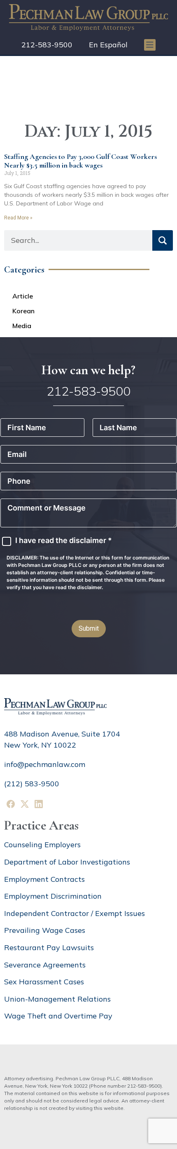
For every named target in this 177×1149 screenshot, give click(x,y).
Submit (89, 628)
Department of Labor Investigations (67, 862)
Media (21, 326)
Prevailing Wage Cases (44, 930)
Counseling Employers (42, 844)
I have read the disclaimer (63, 540)
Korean (23, 311)
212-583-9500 (46, 44)
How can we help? (88, 370)
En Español (108, 44)
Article (22, 296)
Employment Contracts (44, 879)
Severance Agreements (45, 965)
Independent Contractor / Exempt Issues (74, 913)
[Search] (162, 240)
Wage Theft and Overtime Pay (58, 1016)
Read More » (18, 218)
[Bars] (150, 45)
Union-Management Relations (57, 999)
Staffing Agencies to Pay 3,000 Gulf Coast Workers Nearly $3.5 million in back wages (80, 161)
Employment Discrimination (53, 896)
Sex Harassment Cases (44, 981)
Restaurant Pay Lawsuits (49, 947)
